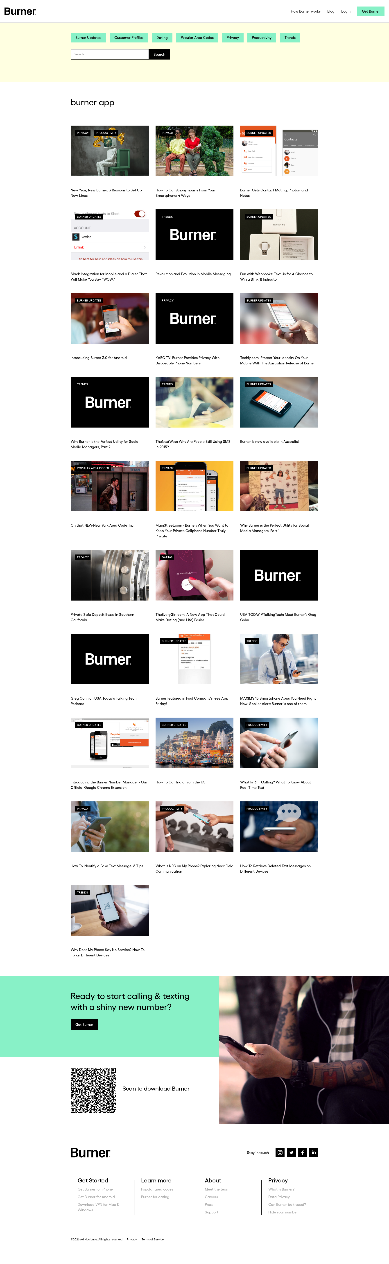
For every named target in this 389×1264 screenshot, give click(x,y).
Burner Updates (88, 37)
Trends (290, 37)
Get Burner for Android (96, 1197)
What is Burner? (281, 1189)
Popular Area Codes (197, 37)
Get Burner (371, 11)
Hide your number (283, 1212)
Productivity (261, 37)
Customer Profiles (128, 37)
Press (209, 1204)
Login (346, 11)
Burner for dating (155, 1197)
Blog (331, 11)
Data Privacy (279, 1197)
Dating (162, 37)
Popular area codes (157, 1189)
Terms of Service (153, 1239)
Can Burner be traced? (287, 1204)
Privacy (233, 37)
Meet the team (217, 1189)
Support (211, 1212)
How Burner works (306, 11)
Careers (211, 1197)
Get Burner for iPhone (95, 1189)
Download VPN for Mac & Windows (99, 1207)
